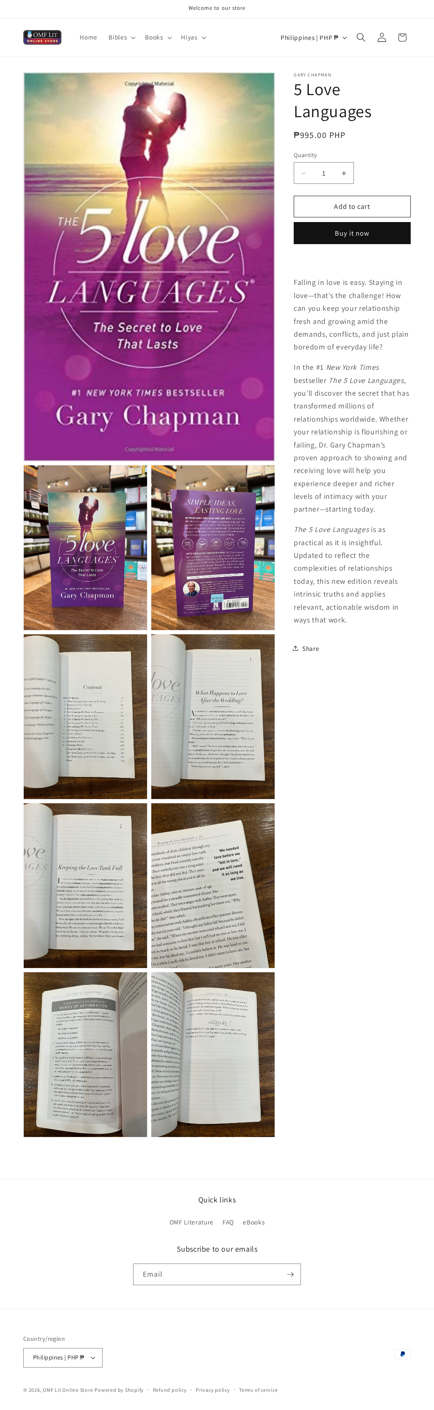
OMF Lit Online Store (68, 1390)
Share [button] (310, 648)
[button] (121, 37)
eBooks (253, 1222)
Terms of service (258, 1390)
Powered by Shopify (119, 1390)
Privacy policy (213, 1390)
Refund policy (170, 1390)
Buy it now (352, 233)
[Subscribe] (290, 1275)
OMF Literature (192, 1222)
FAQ (228, 1222)
